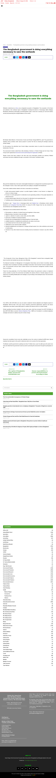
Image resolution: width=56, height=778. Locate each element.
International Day (7, 599)
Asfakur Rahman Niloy (8, 540)
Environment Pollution (8, 568)
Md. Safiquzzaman (7, 617)
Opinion (5, 629)
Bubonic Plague (7, 591)
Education (5, 564)
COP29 (4, 552)
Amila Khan (5, 538)
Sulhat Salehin (6, 643)
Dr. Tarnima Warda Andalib (9, 562)
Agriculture (5, 534)
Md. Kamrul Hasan (7, 613)
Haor (17, 108)
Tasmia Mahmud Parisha (8, 651)
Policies (2, 3)
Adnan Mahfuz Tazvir (7, 532)
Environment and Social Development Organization (26, 152)
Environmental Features (8, 578)
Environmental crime (7, 574)
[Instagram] (25, 768)
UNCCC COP (5, 657)
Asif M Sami (5, 542)
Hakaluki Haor (35, 203)
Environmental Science (8, 581)
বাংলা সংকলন (17, 3)
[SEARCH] (51, 387)
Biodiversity (5, 548)
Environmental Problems (8, 579)
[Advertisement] (28, 77)
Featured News (6, 585)
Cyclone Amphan (7, 554)
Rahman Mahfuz (6, 631)
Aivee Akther (6, 536)
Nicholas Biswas (7, 627)
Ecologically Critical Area (16, 205)
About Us (12, 3)
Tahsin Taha (5, 647)
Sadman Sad (6, 637)
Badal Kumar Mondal (7, 544)
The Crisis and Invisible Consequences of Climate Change (16, 397)
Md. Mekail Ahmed (7, 615)
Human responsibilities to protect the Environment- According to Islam (40, 372)
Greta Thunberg (6, 587)
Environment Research (8, 572)
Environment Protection (8, 570)
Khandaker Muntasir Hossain (9, 605)
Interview (5, 603)
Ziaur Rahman (6, 665)
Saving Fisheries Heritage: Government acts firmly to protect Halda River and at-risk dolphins (24, 411)
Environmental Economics (9, 576)
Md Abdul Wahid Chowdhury (9, 609)
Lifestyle (5, 607)
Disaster (5, 558)
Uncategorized (6, 655)
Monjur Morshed (7, 623)
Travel (4, 653)
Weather (5, 659)
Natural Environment (7, 625)
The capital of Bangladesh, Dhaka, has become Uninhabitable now (16, 372)
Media (4, 621)
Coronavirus (7, 593)
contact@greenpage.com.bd (30, 760)
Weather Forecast (7, 661)
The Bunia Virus (7, 595)
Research (5, 633)
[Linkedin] (33, 768)
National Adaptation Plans (25, 311)
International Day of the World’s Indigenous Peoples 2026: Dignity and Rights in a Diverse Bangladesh (26, 426)
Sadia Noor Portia (7, 635)
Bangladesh (5, 546)
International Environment (9, 601)
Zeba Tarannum (6, 663)
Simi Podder (6, 641)
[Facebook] (18, 768)
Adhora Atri (5, 530)
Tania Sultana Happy (7, 649)
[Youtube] (36, 768)
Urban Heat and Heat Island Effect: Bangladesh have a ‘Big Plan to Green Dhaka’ (21, 401)
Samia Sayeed (6, 639)
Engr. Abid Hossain (7, 566)
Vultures (6, 597)
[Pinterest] (29, 768)
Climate (4, 550)
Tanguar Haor (16, 203)
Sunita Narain (6, 645)
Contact (7, 3)
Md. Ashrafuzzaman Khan (9, 611)
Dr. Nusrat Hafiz (6, 560)
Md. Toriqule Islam (7, 619)
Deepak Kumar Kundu (8, 556)
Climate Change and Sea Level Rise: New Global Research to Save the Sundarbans (21, 416)
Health (4, 589)
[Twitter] (22, 768)
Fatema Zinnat (6, 583)
